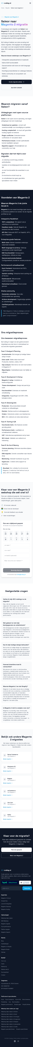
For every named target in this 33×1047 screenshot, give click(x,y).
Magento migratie (5, 923)
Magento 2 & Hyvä (6, 898)
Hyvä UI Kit (18, 999)
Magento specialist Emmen (8, 1029)
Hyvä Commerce (9, 999)
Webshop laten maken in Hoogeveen (10, 1019)
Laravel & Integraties (6, 903)
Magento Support (5, 932)
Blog (2, 941)
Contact (3, 975)
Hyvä (2, 999)
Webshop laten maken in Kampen (9, 1021)
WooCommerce (26, 999)
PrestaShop (4, 1002)
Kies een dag (6, 529)
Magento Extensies (6, 906)
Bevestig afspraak (16, 570)
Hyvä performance (6, 926)
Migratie (8, 8)
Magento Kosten (5, 949)
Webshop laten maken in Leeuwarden (10, 1024)
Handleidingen (5, 943)
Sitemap (3, 952)
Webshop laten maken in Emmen (9, 1011)
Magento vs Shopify (6, 946)
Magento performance (7, 1004)
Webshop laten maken (7, 918)
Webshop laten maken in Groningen (10, 1016)
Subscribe (27, 888)
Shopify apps (17, 1004)
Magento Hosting (5, 909)
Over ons (3, 961)
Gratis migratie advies (15, 82)
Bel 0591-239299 (16, 87)
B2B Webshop (4, 921)
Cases (2, 963)
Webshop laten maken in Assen (9, 1014)
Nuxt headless (15, 1002)
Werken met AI (5, 969)
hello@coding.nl (21, 574)
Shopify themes (26, 1004)
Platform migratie (5, 929)
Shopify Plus (4, 901)
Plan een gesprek (16, 850)
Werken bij (4, 966)
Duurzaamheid (5, 972)
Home (2, 8)
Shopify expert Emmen (22, 1029)
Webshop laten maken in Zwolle (9, 1026)
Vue (10, 1002)
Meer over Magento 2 (16, 855)
